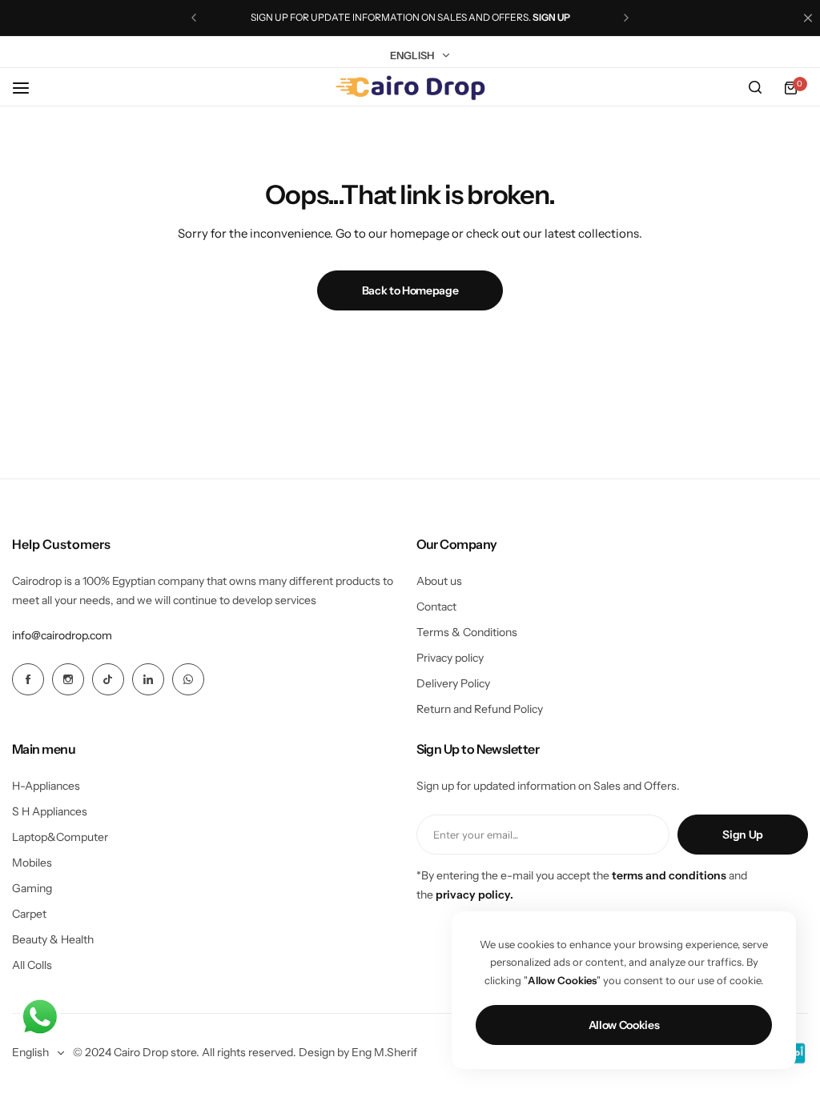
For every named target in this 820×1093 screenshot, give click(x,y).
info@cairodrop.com (62, 635)
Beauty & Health (53, 939)
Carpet (29, 914)
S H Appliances (49, 811)
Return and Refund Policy (479, 709)
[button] (194, 18)
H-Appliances (46, 786)
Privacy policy (450, 658)
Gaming (32, 888)
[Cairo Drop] (410, 88)
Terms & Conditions (466, 632)
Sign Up (742, 834)
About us (439, 581)
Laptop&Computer (60, 837)
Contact (436, 606)
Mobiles (32, 862)
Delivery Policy (453, 683)
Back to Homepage (410, 290)
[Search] (755, 88)
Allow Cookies (624, 1025)
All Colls (32, 965)
